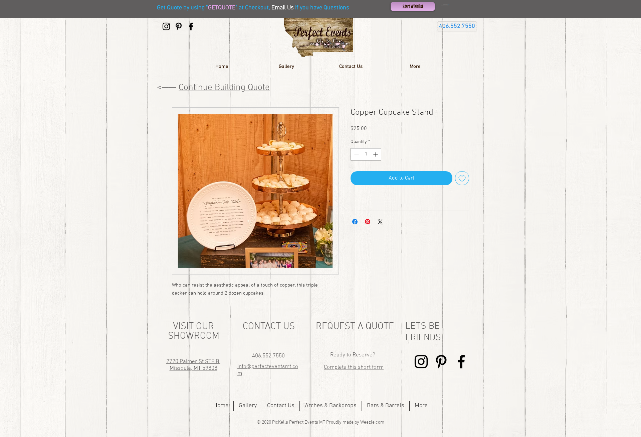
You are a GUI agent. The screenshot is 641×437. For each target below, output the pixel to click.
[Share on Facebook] (355, 222)
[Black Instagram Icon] (166, 26)
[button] (457, 5)
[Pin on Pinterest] (368, 222)
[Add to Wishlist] (462, 178)
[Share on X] (380, 222)
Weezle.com (372, 422)
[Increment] (376, 154)
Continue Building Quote (224, 87)
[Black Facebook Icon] (191, 26)
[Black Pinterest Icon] (179, 26)
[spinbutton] (366, 154)
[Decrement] (356, 154)
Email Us (282, 7)
